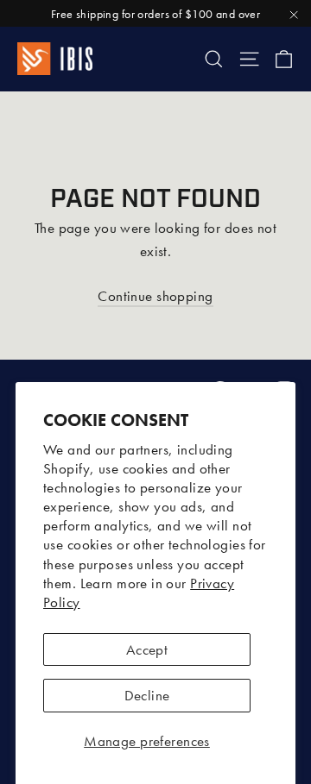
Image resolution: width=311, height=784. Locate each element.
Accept (147, 649)
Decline (147, 695)
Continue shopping (155, 295)
